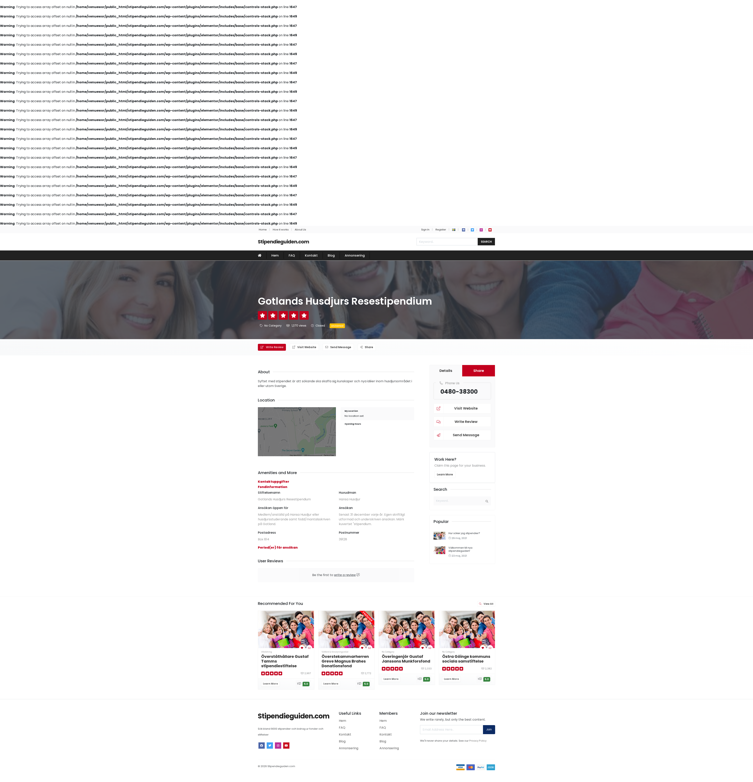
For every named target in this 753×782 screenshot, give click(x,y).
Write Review (274, 347)
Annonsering (355, 255)
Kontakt (311, 255)
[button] (453, 229)
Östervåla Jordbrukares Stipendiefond (526, 659)
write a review (345, 575)
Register (441, 229)
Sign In (425, 229)
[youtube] (490, 229)
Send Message (340, 347)
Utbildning (266, 651)
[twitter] (472, 229)
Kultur (566, 651)
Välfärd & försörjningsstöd (335, 651)
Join (489, 729)
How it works (281, 229)
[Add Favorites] (302, 648)
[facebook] (463, 229)
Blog (331, 255)
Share (368, 347)
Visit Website (306, 347)
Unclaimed (337, 325)
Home (263, 229)
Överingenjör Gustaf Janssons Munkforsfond (406, 659)
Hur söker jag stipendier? (464, 533)
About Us (300, 229)
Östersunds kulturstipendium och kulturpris (585, 661)
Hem (275, 255)
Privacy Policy (478, 740)
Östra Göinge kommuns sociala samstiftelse (466, 659)
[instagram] (481, 229)
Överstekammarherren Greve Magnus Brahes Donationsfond (345, 661)
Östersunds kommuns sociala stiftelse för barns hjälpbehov (705, 661)
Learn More (445, 474)
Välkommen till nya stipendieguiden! (460, 549)
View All (488, 603)
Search (486, 242)
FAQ (292, 255)
